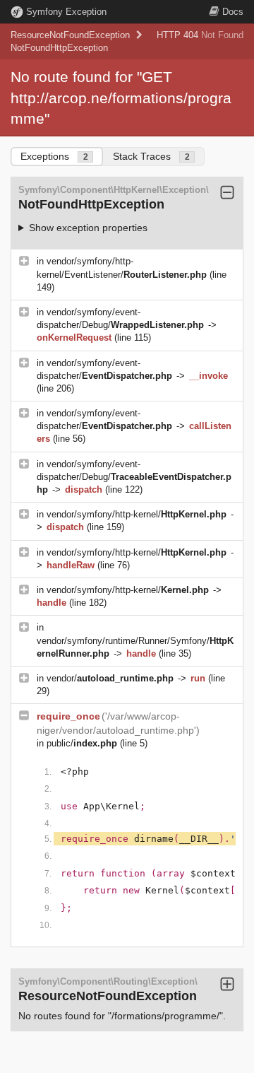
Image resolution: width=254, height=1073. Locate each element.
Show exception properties (88, 227)
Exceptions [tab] (54, 156)
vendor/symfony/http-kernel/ (136, 514)
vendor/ (110, 678)
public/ (82, 743)
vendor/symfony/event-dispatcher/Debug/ (134, 477)
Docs (232, 11)
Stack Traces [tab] (151, 156)
